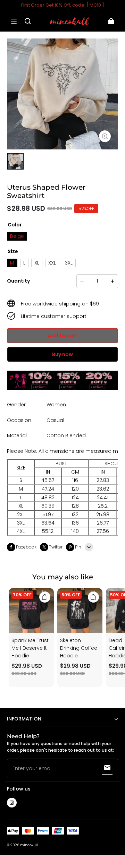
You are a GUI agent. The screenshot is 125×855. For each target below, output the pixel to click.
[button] (14, 21)
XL (36, 262)
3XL (69, 262)
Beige (17, 236)
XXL (52, 262)
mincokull (29, 845)
